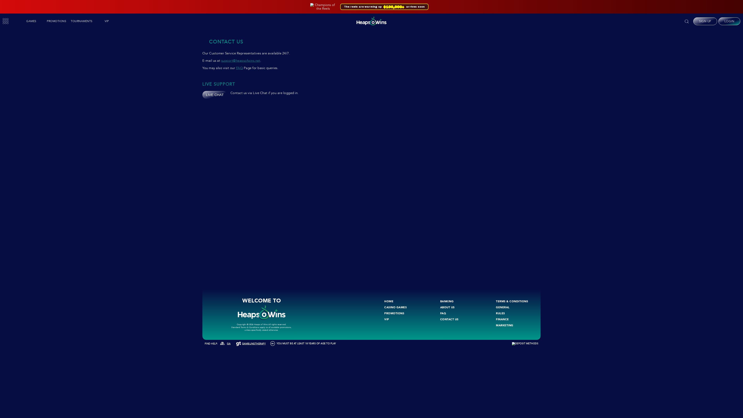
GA (228, 343)
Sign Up (705, 21)
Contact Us (449, 319)
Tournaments (81, 21)
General (503, 307)
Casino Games (395, 307)
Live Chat (215, 95)
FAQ (239, 68)
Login (729, 21)
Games (31, 21)
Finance (502, 319)
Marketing (504, 325)
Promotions (56, 21)
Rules (500, 313)
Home (388, 301)
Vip (107, 21)
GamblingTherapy (254, 343)
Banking (447, 301)
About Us (447, 307)
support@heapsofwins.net (240, 61)
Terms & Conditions (512, 301)
